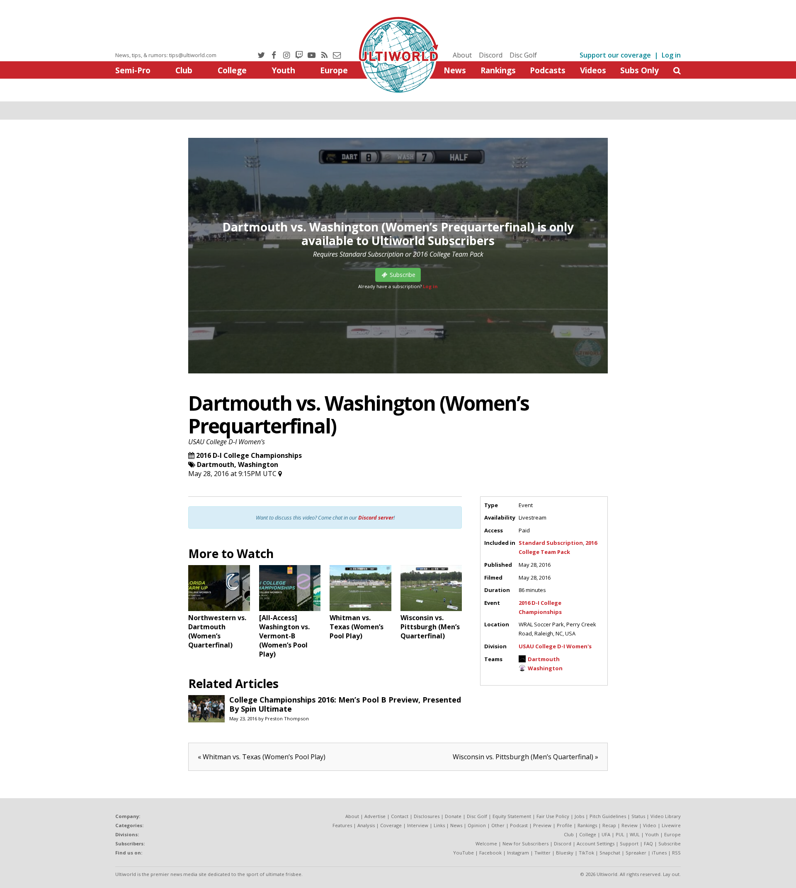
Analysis (366, 825)
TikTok (586, 852)
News (455, 70)
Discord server (375, 517)
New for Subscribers (525, 843)
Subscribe (669, 843)
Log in (671, 55)
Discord (490, 55)
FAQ (648, 843)
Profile (564, 825)
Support (629, 843)
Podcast (519, 825)
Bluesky (564, 852)
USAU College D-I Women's (226, 441)
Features (342, 825)
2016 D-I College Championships (249, 455)
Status (638, 816)
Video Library (665, 816)
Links (439, 825)
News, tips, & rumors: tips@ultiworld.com (165, 55)
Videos (593, 70)
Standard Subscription (551, 542)
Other (498, 825)
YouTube (463, 852)
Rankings (498, 70)
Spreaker (636, 852)
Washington (258, 464)
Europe (334, 70)
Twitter (542, 852)
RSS (676, 852)
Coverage (391, 825)
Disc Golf (523, 55)
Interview (417, 825)
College (232, 70)
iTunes (659, 852)
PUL (620, 834)
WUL (635, 834)
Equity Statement (512, 816)
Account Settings (595, 843)
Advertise (375, 816)
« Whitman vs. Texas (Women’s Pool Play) (261, 756)
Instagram (518, 852)
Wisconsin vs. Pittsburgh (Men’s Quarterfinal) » (525, 756)
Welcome (486, 843)
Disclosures (426, 816)
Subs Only (639, 70)
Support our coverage (615, 55)
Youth (283, 70)
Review (629, 825)
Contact (399, 816)
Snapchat (609, 852)
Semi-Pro (132, 70)
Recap (609, 825)
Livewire (671, 825)
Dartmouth (215, 464)
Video (649, 825)
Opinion (477, 825)
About (462, 55)
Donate (453, 816)
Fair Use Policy (552, 816)
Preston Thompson (287, 718)
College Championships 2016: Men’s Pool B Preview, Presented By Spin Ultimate (345, 704)
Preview (542, 825)
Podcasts (547, 70)
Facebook (490, 852)
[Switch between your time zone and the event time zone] (280, 473)
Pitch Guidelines (608, 816)
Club (183, 70)
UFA (606, 834)
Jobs (579, 816)
